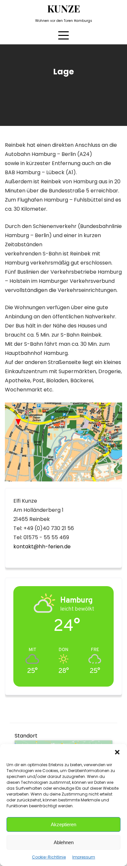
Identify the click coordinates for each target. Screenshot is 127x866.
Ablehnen (64, 842)
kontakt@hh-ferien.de (42, 546)
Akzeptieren (63, 824)
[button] (117, 752)
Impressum (83, 857)
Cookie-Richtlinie (49, 857)
